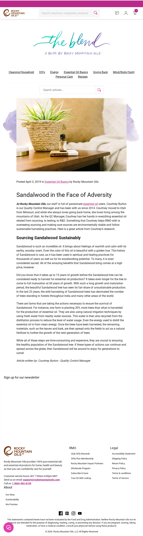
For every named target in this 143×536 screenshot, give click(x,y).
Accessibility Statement (123, 453)
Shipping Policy (119, 458)
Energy (54, 72)
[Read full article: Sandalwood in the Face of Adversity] (71, 134)
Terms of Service (120, 478)
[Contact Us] (117, 12)
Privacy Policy (119, 468)
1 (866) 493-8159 (21, 483)
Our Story (10, 494)
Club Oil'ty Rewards (80, 453)
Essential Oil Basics (76, 72)
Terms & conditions (121, 473)
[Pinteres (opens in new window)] (67, 513)
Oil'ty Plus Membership (82, 458)
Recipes (83, 76)
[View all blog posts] (71, 41)
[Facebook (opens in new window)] (61, 513)
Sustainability (12, 499)
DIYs (42, 72)
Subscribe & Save (79, 473)
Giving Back (100, 72)
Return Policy (118, 463)
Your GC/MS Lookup (81, 478)
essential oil (90, 204)
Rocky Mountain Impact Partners (87, 463)
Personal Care (64, 76)
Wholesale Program (80, 468)
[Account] (126, 12)
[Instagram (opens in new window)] (73, 513)
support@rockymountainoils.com (41, 479)
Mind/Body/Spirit (123, 72)
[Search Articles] (99, 90)
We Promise (12, 504)
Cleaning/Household (21, 72)
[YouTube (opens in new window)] (80, 513)
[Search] (96, 13)
